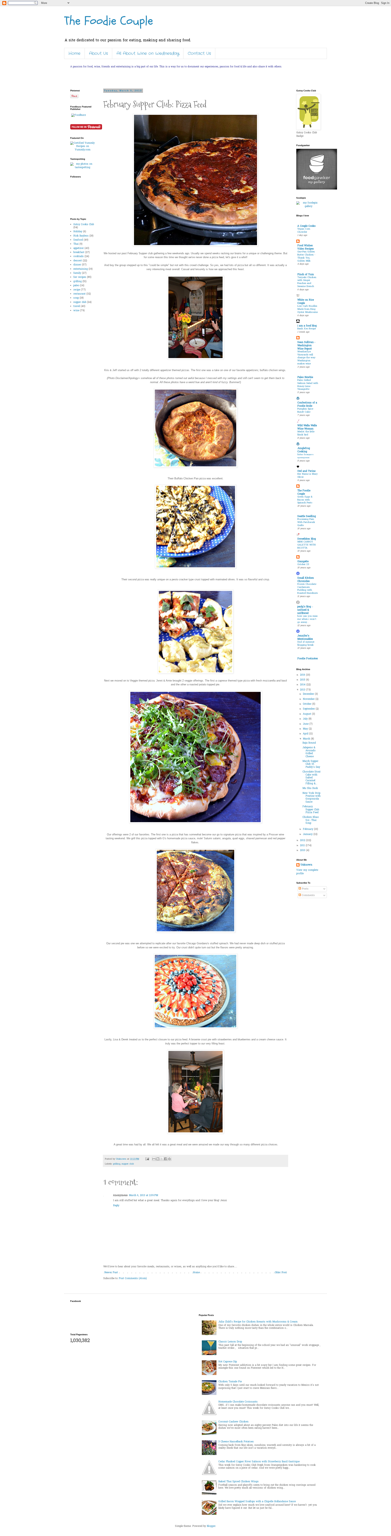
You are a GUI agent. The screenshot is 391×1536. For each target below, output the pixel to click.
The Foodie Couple (108, 21)
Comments (308, 895)
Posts (305, 889)
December (309, 694)
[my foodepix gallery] (308, 206)
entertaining (80, 269)
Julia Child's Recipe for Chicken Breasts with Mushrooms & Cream (258, 1322)
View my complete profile (307, 871)
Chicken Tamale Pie (230, 1382)
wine (76, 310)
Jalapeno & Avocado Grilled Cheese (308, 752)
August (307, 714)
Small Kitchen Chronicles (305, 579)
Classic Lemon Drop (230, 1342)
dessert (77, 261)
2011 (303, 845)
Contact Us (199, 53)
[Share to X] (162, 1159)
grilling (116, 1164)
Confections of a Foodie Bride (307, 404)
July (306, 719)
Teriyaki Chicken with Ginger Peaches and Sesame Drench (306, 282)
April (306, 734)
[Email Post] (147, 1159)
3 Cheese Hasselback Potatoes (236, 1442)
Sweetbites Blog (306, 539)
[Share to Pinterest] (169, 1159)
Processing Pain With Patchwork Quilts (306, 522)
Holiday (77, 231)
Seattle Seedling (306, 516)
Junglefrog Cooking (303, 450)
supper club (128, 1164)
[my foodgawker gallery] (316, 189)
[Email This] (154, 1159)
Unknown (306, 865)
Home (74, 53)
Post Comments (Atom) (133, 1278)
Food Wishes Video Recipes (305, 247)
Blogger (211, 1526)
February (308, 829)
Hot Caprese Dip (227, 1362)
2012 (303, 840)
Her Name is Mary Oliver (307, 475)
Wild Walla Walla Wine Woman (307, 427)
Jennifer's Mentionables (305, 637)
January (308, 834)
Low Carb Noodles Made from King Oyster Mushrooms (307, 309)
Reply (116, 1205)
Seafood (78, 240)
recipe (76, 290)
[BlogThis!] (158, 1159)
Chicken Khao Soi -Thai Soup (310, 820)
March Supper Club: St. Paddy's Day (311, 764)
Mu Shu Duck (310, 788)
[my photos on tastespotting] (82, 167)
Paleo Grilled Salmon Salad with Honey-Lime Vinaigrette (307, 385)
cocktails (78, 256)
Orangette (303, 561)
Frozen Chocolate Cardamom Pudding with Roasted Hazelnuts (307, 589)
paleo (76, 285)
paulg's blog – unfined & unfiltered (305, 610)
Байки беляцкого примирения (305, 456)
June (306, 724)
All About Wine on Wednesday (147, 53)
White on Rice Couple (305, 301)
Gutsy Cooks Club (83, 224)
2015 (303, 680)
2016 (303, 675)
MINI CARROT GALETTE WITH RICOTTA (306, 545)
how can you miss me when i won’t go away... (307, 619)
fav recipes (79, 277)
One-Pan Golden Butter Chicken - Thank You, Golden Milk (306, 256)
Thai (76, 244)
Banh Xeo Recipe (306, 329)
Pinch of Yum (305, 274)
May (306, 729)
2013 (303, 690)
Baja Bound (309, 743)
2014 (303, 685)
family (77, 273)
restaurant (79, 294)
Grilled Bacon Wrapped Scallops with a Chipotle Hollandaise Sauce (257, 1501)
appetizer (78, 248)
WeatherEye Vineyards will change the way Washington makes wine (306, 358)
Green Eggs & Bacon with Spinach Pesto (304, 500)
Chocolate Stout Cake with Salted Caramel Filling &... (311, 778)
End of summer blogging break (305, 643)
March (307, 739)
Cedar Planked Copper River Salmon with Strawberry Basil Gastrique (259, 1462)
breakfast (78, 252)
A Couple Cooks (306, 226)
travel (76, 306)
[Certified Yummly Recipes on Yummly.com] (82, 150)
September (309, 709)
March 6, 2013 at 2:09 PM (143, 1195)
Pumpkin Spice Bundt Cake (305, 410)
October (307, 704)
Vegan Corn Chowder (303, 230)
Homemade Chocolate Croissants (238, 1402)
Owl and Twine (306, 471)
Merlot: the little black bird (305, 433)
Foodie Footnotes (307, 659)
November (309, 699)
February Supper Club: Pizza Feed (310, 809)
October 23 (303, 564)
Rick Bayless (81, 236)
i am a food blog (307, 326)
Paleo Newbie (305, 377)
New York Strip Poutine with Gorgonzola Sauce (311, 797)
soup (76, 298)
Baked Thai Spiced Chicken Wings (238, 1481)
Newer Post (111, 1272)
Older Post (281, 1272)
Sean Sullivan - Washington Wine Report (306, 346)
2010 (303, 850)
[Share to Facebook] (166, 1159)
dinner (77, 265)
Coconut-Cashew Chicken (233, 1422)
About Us (98, 53)
